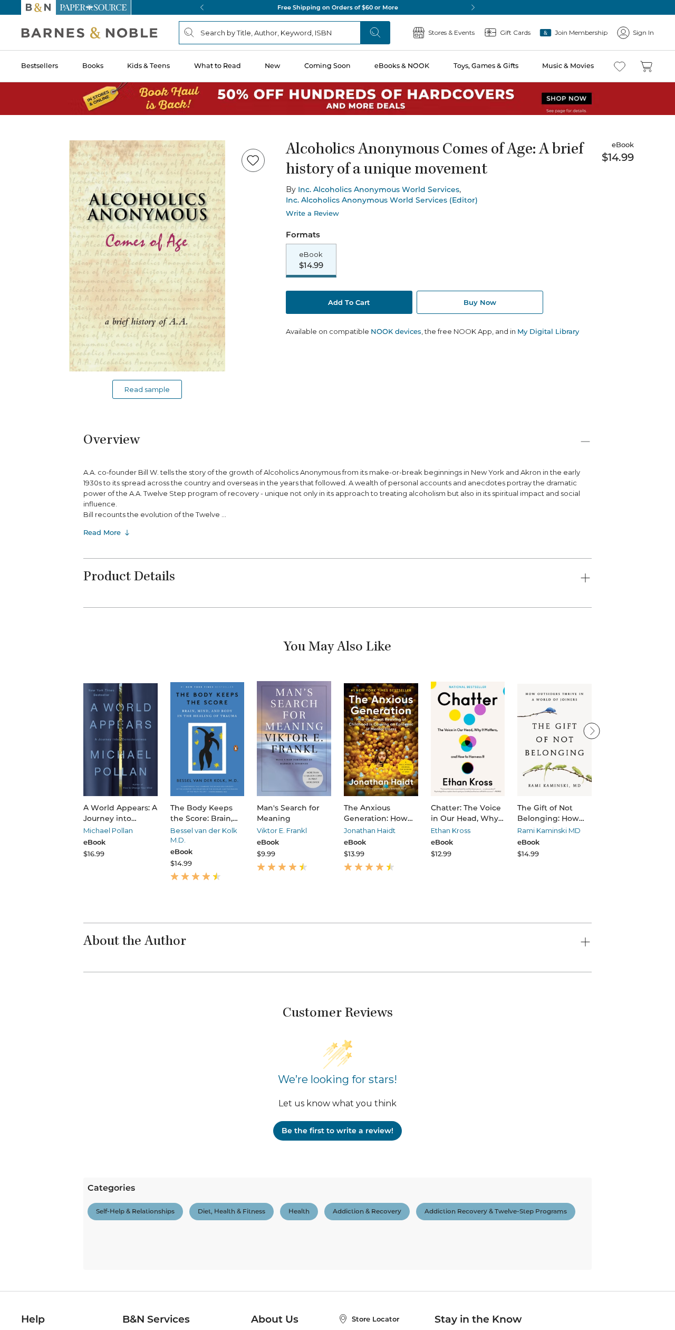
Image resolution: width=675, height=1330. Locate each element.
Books (92, 66)
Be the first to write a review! (337, 1130)
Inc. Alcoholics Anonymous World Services (378, 189)
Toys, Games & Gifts (486, 66)
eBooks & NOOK (401, 66)
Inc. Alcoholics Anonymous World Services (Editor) (382, 200)
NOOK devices (396, 332)
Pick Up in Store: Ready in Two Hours (337, 7)
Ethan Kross (450, 830)
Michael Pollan (108, 830)
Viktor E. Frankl (282, 830)
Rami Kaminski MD (549, 830)
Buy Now (480, 302)
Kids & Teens (148, 66)
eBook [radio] (311, 260)
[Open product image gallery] (147, 255)
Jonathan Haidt (370, 830)
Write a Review (312, 213)
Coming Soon (327, 66)
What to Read (217, 66)
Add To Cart (349, 302)
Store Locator (375, 1319)
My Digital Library (548, 331)
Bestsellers (39, 66)
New (272, 66)
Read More (102, 532)
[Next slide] (591, 730)
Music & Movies (568, 66)
